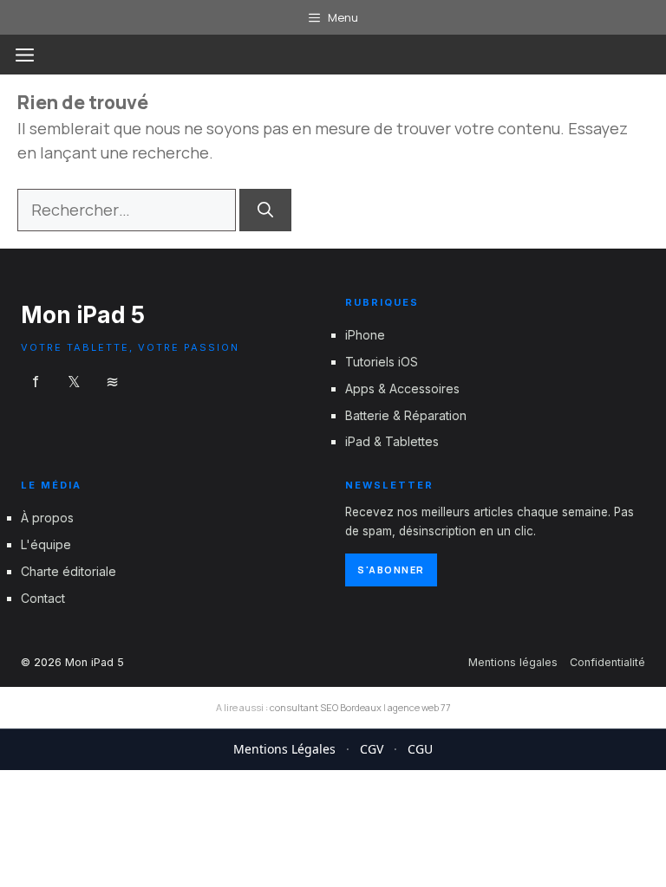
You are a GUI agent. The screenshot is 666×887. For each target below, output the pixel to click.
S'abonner (391, 569)
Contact (43, 598)
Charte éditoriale (68, 571)
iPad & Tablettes (392, 442)
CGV (371, 749)
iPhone (365, 334)
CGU (420, 749)
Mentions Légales (284, 749)
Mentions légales (513, 662)
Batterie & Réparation (406, 415)
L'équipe (46, 544)
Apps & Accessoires (402, 388)
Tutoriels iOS (381, 361)
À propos (47, 518)
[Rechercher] (265, 210)
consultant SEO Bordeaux (326, 707)
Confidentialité (607, 662)
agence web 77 (419, 707)
